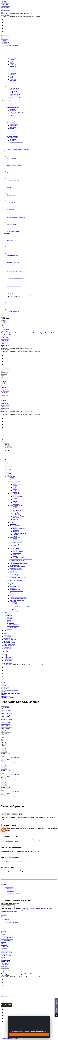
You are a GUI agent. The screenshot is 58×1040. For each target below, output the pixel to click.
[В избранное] (4, 749)
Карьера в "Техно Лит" (7, 939)
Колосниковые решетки (7, 697)
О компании (4, 930)
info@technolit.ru (5, 10)
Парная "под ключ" (6, 955)
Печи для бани (5, 687)
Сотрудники (4, 931)
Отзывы (3, 934)
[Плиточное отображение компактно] (2, 747)
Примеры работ (5, 946)
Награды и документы (7, 937)
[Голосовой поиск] (3, 322)
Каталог (3, 916)
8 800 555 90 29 (5, 3)
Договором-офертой (12, 911)
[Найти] (6, 322)
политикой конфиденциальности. (38, 1031)
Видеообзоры (4, 936)
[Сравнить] (4, 751)
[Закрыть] (2, 441)
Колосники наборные (12, 891)
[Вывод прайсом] (4, 747)
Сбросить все (9, 719)
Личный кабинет (5, 960)
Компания (3, 927)
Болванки (3, 694)
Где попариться (5, 954)
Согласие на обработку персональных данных (13, 910)
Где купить (4, 948)
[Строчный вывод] (3, 747)
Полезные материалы (6, 940)
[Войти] (1, 434)
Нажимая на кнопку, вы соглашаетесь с (27, 908)
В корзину (3, 760)
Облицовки (4, 688)
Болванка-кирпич (5, 696)
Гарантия (3, 942)
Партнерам (4, 945)
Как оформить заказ (6, 952)
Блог (2, 943)
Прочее (3, 691)
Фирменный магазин (6, 951)
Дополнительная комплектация (9, 690)
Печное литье (9, 887)
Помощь (3, 957)
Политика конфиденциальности (9, 1038)
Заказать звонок (5, 7)
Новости (3, 933)
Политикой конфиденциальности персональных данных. (37, 908)
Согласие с (9, 911)
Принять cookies (29, 1034)
